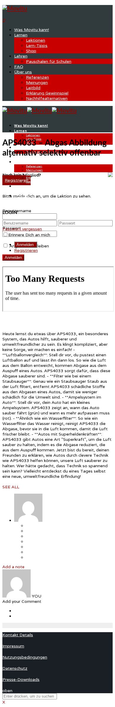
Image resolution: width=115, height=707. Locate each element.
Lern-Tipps (36, 45)
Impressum (13, 646)
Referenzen (37, 77)
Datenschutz (14, 668)
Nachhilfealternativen (47, 98)
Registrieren (26, 250)
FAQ (18, 66)
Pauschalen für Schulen (48, 61)
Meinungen (37, 82)
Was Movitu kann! (31, 29)
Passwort (11, 228)
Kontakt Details (17, 634)
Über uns (23, 72)
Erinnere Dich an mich (29, 234)
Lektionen (35, 40)
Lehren (20, 56)
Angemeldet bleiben (28, 246)
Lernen (20, 35)
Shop (31, 50)
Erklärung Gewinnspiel (47, 93)
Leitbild (33, 87)
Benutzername (16, 210)
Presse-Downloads (21, 679)
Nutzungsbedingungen (24, 657)
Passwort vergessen (22, 229)
